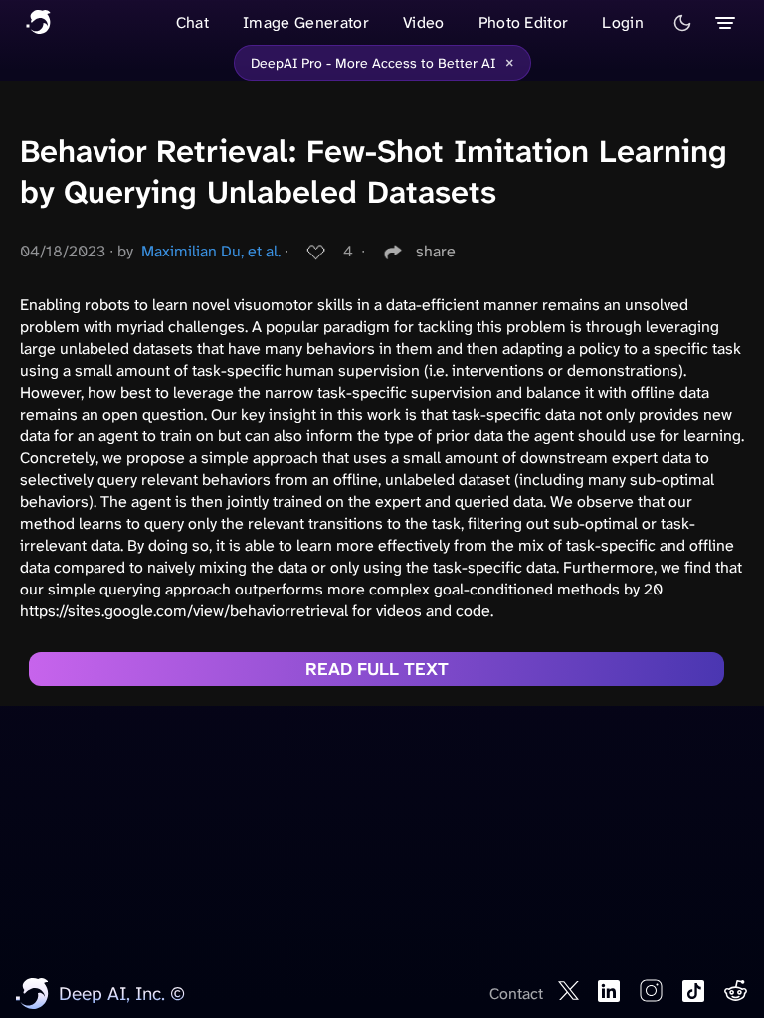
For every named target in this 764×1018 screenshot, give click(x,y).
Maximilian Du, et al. (211, 251)
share (436, 251)
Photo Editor (523, 22)
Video (424, 22)
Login (623, 22)
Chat (192, 22)
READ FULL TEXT (377, 669)
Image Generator (306, 22)
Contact (516, 993)
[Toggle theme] (682, 23)
